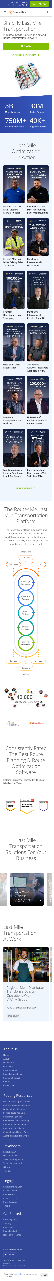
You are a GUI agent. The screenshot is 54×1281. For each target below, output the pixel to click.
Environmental (10, 1070)
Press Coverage (10, 1202)
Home (6, 1055)
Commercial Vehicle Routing (16, 1120)
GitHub (6, 1167)
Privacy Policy (21, 1260)
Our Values (8, 1066)
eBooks (6, 1205)
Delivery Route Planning (14, 1109)
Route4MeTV (9, 1194)
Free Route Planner (12, 1234)
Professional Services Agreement (14, 1266)
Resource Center (11, 1198)
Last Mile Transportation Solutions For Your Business (26, 849)
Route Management (12, 1116)
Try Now (26, 46)
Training (7, 1223)
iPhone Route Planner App (15, 1132)
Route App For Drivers (13, 1128)
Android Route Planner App (16, 1135)
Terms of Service (9, 1260)
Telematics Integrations (14, 1163)
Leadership (8, 1062)
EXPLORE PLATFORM (23, 54)
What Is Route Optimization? (16, 1101)
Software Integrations (13, 1159)
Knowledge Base (11, 1219)
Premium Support (11, 1078)
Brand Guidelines (11, 1190)
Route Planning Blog (12, 1186)
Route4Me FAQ (10, 1231)
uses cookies (18, 1274)
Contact (6, 1081)
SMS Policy (6, 1263)
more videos (24, 488)
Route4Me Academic (12, 1074)
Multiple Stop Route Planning (16, 1105)
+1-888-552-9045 (18, 5)
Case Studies (9, 1227)
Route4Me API (9, 1151)
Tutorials (7, 1171)
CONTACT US (39, 3)
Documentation (10, 1155)
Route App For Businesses (15, 1124)
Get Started (8, 1085)
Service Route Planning (14, 1113)
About (6, 1059)
